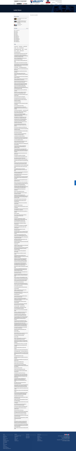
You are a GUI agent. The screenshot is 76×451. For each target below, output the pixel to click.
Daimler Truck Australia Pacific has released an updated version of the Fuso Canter (21, 412)
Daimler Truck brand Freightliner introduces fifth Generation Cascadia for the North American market (21, 248)
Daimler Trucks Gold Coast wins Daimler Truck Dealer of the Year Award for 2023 (20, 163)
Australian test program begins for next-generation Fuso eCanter (20, 122)
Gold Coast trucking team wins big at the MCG (20, 167)
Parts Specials (5, 444)
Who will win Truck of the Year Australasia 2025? (20, 310)
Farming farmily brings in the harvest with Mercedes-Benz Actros (20, 175)
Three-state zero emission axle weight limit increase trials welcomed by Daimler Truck (21, 138)
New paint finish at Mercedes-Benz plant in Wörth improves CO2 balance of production (21, 284)
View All (27, 28)
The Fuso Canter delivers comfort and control (20, 348)
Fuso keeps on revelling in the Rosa (19, 155)
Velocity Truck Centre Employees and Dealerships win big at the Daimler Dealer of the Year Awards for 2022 (21, 87)
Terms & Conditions (6, 447)
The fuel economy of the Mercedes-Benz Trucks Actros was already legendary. (20, 120)
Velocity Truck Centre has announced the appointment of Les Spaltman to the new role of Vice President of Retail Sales (20, 84)
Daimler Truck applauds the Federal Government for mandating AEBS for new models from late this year (20, 114)
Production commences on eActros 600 (20, 261)
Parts (15, 50)
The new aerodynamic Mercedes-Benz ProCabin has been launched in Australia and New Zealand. (21, 365)
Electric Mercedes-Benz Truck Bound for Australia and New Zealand (20, 58)
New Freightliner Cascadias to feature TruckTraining (20, 223)
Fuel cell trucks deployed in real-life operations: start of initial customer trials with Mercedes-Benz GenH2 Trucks (20, 219)
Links (4, 434)
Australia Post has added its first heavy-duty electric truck (21, 360)
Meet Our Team (39, 437)
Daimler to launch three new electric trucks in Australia (21, 207)
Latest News (25, 46)
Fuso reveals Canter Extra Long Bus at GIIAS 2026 (21, 428)
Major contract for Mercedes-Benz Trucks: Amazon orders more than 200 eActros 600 (21, 278)
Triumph (25, 49)
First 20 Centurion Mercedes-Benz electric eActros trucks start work (20, 296)
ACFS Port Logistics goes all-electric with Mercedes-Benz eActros (20, 240)
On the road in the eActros (18, 285)
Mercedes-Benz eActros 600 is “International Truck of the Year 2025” (21, 237)
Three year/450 (16, 288)
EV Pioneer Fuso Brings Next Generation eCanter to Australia (20, 100)
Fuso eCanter (16, 67)
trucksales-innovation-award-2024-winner (20, 156)
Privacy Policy (5, 446)
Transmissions (17, 440)
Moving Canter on (17, 331)
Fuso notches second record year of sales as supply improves (21, 77)
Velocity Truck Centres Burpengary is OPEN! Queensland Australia (21, 418)
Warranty (4, 439)
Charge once (16, 243)
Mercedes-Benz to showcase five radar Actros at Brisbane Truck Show (20, 308)
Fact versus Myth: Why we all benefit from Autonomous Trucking (20, 272)
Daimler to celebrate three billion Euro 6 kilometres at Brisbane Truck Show (20, 312)
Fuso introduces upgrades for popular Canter (20, 253)
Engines (16, 439)
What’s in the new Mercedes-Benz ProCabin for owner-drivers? (21, 400)
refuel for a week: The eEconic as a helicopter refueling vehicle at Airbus (21, 246)
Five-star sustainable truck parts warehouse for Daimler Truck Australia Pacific (21, 184)
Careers (48, 2)
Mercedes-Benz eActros (22, 67)
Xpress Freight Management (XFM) (19, 369)
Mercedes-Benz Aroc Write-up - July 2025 (20, 343)
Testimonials (22, 50)
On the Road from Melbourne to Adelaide (20, 225)
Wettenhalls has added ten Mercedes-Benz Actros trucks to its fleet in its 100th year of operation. (21, 341)
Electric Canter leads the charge (19, 191)
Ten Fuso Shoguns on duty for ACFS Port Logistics (20, 90)
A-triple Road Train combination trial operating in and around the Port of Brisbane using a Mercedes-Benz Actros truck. (20, 379)
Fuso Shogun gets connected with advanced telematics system (21, 129)
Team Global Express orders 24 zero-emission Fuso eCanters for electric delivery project (21, 74)
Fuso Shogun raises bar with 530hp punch (20, 406)
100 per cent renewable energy (19, 361)
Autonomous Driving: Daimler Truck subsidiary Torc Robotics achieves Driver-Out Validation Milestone (21, 256)
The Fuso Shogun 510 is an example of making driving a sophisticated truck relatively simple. (20, 146)
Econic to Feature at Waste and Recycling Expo (20, 61)
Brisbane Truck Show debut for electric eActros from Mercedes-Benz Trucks (20, 92)
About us (53, 2)
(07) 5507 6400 (66, 438)
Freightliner (20, 46)
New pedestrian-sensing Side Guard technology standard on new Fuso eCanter (20, 158)
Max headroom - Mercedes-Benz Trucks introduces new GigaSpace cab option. (20, 117)
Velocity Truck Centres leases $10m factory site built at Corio (20, 180)
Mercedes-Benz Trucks (17, 49)
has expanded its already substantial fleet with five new (20, 371)
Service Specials (5, 438)
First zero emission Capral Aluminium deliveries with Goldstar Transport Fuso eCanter (20, 125)
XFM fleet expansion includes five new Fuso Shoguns (21, 357)
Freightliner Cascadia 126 (18, 110)
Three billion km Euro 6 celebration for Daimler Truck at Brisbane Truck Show (20, 315)
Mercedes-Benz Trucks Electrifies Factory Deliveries (20, 71)
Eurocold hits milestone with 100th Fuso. (20, 127)
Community (16, 46)
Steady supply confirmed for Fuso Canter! (20, 62)
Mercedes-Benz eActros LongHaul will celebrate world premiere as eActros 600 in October (21, 108)
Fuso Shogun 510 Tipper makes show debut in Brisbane (21, 104)
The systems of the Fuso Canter (19, 335)
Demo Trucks (28, 436)
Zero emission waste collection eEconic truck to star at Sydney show (20, 215)
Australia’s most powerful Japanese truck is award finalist (21, 95)
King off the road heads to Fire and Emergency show (19, 229)
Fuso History (16, 217)
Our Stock (27, 434)
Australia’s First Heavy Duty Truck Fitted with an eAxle (20, 203)
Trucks (15, 47)
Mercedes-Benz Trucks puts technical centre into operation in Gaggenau (21, 209)
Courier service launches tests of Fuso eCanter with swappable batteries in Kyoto (20, 235)
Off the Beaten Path (17, 351)
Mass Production (16, 294)
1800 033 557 (60, 1)
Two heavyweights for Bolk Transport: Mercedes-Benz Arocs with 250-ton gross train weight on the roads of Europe (20, 264)
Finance (4, 445)
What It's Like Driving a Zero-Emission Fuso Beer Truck (21, 69)
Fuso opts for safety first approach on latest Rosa (21, 267)
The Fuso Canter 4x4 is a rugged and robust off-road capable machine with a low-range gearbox (21, 232)
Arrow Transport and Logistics (19, 105)
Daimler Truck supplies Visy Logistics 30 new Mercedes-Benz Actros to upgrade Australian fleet (21, 353)
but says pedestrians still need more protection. (19, 189)
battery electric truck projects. (19, 363)
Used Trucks (16, 438)
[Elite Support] (48, 1)
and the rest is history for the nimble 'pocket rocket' (21, 391)
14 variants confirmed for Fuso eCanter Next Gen (21, 161)
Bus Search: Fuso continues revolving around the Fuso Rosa (20, 383)
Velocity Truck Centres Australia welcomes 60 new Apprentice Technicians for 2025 (20, 280)
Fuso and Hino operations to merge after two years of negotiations (20, 327)
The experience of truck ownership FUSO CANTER (20, 345)
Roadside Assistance (6, 440)
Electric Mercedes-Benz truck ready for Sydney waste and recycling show (20, 339)
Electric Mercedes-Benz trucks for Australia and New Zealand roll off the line (21, 79)
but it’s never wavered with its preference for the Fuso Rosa (21, 144)
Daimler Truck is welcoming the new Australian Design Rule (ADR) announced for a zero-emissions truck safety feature (21, 186)
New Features (21, 47)
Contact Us (39, 434)
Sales (23, 49)
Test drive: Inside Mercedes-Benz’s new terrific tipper (20, 330)
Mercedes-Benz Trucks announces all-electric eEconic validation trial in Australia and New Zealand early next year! (21, 65)
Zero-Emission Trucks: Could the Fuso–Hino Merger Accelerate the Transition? (21, 333)
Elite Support (5, 442)
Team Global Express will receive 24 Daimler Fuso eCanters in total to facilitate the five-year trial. (21, 177)
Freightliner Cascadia (17, 101)
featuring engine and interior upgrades (20, 413)
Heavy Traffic (16, 336)
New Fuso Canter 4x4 (24, 351)
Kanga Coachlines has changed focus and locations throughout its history (20, 141)
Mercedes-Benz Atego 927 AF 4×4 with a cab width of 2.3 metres (21, 416)
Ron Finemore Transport (18, 132)
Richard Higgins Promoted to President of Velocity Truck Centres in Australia (20, 81)
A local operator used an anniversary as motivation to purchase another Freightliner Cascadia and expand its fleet (21, 56)
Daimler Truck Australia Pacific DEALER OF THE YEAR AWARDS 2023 (21, 172)
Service (18, 50)
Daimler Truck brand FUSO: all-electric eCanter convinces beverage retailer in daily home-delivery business (21, 299)
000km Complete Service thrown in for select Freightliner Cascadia (20, 290)
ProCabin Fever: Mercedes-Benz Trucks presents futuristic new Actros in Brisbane (20, 321)
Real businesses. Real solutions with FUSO (20, 53)
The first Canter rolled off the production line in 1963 (21, 388)
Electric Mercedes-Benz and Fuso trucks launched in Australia (20, 193)
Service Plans (5, 441)
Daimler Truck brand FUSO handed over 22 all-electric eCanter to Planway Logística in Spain (21, 275)
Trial (15, 419)
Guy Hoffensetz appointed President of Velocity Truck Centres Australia (20, 404)
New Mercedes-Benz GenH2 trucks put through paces (20, 302)
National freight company (18, 367)
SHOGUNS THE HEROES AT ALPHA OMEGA (21, 130)
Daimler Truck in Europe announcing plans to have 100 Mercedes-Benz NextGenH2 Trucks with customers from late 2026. (20, 393)
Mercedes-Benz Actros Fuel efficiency (20, 98)
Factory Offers (5, 436)
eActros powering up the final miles (19, 221)
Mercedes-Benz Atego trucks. (18, 355)
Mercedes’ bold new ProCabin (18, 395)
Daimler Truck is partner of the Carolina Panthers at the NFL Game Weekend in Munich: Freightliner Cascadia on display (20, 259)
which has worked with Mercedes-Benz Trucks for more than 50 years (20, 134)
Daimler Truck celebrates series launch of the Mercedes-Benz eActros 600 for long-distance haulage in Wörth (20, 269)
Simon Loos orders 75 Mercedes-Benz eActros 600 (20, 251)
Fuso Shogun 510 (25, 110)
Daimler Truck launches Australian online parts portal (20, 153)
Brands (16, 434)
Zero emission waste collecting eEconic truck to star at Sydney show (20, 112)
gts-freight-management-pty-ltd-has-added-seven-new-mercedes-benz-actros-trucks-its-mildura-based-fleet (21, 425)
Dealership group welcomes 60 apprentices (21, 349)
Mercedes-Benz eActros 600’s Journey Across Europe (20, 201)
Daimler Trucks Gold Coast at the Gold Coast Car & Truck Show (21, 242)
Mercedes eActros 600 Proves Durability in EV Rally (20, 211)
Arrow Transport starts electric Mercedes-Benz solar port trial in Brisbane (20, 304)
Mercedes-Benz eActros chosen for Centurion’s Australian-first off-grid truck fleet (20, 169)
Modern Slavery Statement (7, 448)
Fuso (18, 47)
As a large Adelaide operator (18, 139)
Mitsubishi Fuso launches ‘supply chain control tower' (20, 227)
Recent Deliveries (39, 440)
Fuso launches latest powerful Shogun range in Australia (21, 402)
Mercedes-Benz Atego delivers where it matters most (20, 408)
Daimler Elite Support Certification (19, 96)
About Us (38, 436)
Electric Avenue (16, 213)
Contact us (60, 2)
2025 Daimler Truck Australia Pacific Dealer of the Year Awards (21, 397)
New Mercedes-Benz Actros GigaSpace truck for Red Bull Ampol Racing (21, 292)
